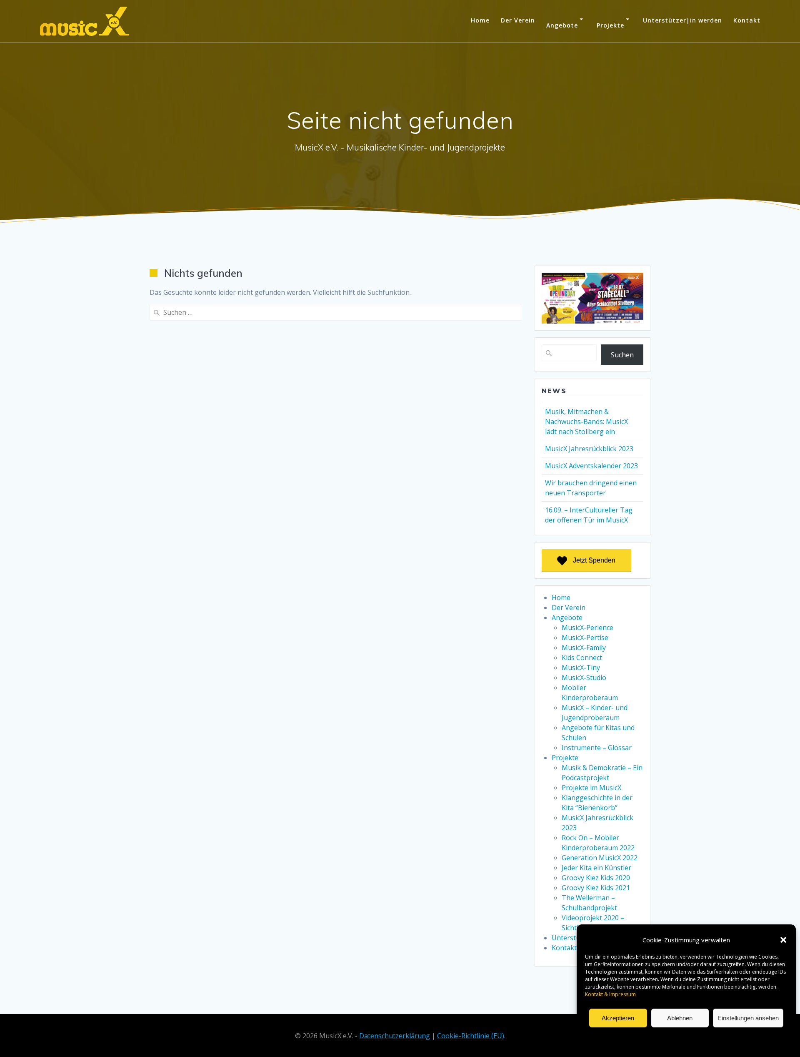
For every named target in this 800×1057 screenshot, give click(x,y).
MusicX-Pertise (585, 637)
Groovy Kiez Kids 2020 (596, 877)
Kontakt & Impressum (735, 1037)
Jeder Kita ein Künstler (596, 867)
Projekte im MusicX (591, 787)
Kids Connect (582, 657)
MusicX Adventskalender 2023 (591, 465)
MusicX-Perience (587, 627)
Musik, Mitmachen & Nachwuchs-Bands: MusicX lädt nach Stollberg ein (586, 421)
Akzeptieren (618, 1018)
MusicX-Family (584, 647)
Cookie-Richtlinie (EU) (470, 1035)
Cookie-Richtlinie (630, 1037)
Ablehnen (679, 1018)
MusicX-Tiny (581, 667)
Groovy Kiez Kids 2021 (596, 887)
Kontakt (746, 20)
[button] (783, 940)
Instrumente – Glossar (597, 747)
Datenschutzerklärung (680, 1037)
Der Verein (518, 20)
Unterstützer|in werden (682, 20)
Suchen (622, 354)
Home (480, 20)
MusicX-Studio (584, 677)
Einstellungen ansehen (748, 1018)
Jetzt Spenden (594, 560)
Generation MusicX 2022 (600, 857)
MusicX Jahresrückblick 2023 (589, 448)
